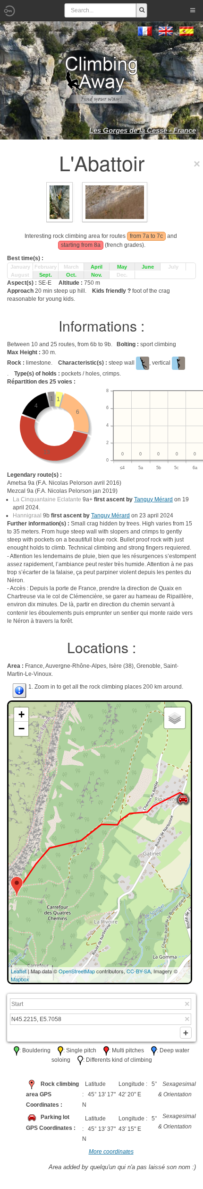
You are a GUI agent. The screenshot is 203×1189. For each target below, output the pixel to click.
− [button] (21, 728)
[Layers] (174, 718)
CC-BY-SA (139, 971)
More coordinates (111, 1151)
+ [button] (21, 714)
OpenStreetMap (77, 971)
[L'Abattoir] (114, 201)
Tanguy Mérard (153, 499)
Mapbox (20, 979)
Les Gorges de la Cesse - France (142, 130)
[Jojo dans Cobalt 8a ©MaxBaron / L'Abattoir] (59, 201)
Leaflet (18, 971)
